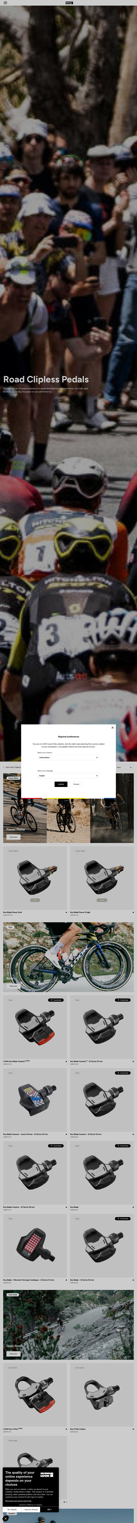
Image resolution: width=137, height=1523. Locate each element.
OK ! (49, 1509)
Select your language (45, 771)
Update (61, 784)
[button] (5, 1518)
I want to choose (31, 1509)
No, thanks (12, 1509)
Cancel (76, 784)
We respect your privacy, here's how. (18, 1501)
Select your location (44, 753)
